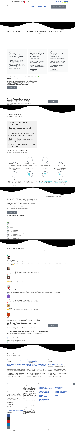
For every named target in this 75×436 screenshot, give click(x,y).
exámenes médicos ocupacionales (26, 204)
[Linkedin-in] (8, 424)
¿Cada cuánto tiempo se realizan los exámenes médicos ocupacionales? (36, 365)
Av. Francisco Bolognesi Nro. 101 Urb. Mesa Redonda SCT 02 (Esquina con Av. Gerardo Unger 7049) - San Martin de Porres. (30, 395)
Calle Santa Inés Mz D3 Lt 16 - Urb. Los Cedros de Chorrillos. (29, 405)
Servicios (40, 6)
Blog (45, 6)
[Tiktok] (8, 427)
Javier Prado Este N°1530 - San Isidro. (29, 401)
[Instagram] (8, 418)
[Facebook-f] (8, 415)
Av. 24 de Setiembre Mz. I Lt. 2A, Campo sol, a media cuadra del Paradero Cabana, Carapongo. (29, 388)
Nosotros (33, 6)
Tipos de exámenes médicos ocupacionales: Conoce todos (56, 363)
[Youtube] (8, 421)
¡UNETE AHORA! (10, 404)
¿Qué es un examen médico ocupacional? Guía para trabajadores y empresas (17, 364)
